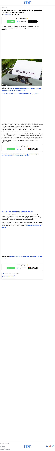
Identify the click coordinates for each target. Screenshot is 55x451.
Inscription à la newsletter (4, 443)
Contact (1, 445)
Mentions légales (3, 447)
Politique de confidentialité (5, 449)
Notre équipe (2, 446)
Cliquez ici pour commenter (9, 276)
